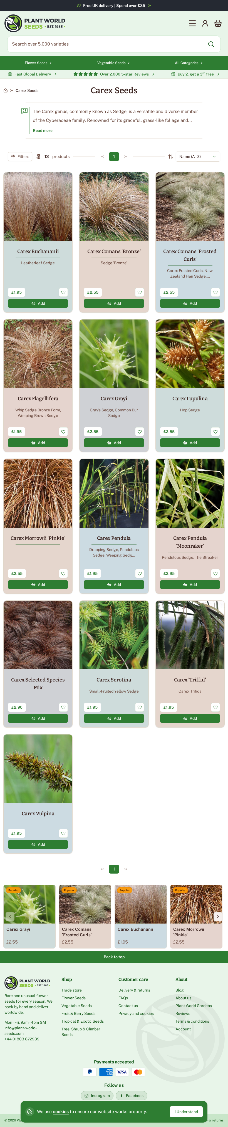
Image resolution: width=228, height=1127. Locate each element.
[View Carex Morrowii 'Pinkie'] (38, 526)
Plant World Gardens (193, 1005)
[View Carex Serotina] (114, 664)
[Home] (5, 90)
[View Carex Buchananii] (38, 242)
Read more (43, 130)
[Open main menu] (192, 23)
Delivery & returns (134, 990)
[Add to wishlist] (63, 292)
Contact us (128, 1005)
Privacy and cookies (136, 1013)
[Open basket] (218, 23)
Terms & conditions (192, 1021)
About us (183, 998)
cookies (61, 1111)
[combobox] (198, 157)
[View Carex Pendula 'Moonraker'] (190, 526)
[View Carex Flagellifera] (38, 386)
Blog (179, 990)
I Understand (186, 1112)
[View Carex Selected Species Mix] (38, 664)
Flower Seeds (36, 63)
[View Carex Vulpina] (38, 793)
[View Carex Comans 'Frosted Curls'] (190, 242)
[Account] (205, 23)
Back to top (114, 957)
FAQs (123, 998)
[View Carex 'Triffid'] (190, 664)
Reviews (182, 1013)
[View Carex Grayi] (114, 386)
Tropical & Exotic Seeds (82, 1021)
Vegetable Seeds (111, 63)
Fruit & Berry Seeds (78, 1013)
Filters (23, 156)
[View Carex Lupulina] (190, 386)
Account (183, 1029)
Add (41, 303)
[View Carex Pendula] (114, 526)
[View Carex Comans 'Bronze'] (114, 242)
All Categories (187, 63)
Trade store (71, 990)
